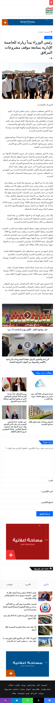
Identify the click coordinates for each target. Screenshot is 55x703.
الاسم (50, 480)
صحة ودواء (8, 689)
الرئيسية (47, 32)
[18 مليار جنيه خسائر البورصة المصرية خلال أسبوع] (45, 630)
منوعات (41, 693)
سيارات (22, 689)
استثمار (15, 689)
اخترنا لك (34, 693)
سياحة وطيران (46, 689)
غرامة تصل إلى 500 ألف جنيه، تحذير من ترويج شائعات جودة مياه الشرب (41, 396)
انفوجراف (21, 693)
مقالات (14, 693)
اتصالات (10, 685)
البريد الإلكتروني (47, 491)
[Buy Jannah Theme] (27, 22)
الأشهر (46, 584)
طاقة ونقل (35, 689)
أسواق (28, 689)
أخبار (38, 685)
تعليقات (9, 584)
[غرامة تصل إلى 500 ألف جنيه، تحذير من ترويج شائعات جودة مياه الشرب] (41, 384)
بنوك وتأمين (31, 685)
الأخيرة (28, 584)
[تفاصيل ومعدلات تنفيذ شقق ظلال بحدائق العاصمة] (41, 412)
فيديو (27, 693)
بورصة (23, 685)
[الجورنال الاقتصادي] (49, 11)
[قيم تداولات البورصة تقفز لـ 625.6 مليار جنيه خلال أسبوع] (45, 619)
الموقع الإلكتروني (47, 502)
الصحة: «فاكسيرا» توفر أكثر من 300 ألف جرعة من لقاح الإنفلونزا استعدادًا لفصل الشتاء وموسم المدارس (19, 607)
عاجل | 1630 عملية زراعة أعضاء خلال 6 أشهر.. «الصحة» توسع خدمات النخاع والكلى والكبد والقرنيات (20, 595)
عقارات (40, 32)
